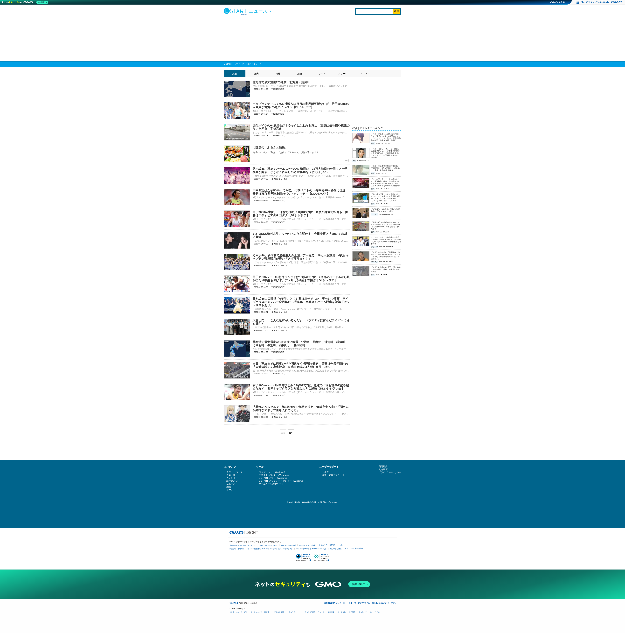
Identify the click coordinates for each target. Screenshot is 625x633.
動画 (228, 486)
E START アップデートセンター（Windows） (282, 481)
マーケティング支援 (307, 612)
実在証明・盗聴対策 (236, 549)
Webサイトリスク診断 (307, 545)
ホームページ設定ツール (271, 483)
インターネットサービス (238, 612)
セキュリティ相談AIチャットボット (332, 545)
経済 (299, 73)
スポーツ (342, 73)
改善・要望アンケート (333, 475)
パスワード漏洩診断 (288, 545)
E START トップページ (234, 64)
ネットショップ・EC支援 (260, 612)
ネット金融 (342, 612)
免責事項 (383, 469)
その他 (377, 612)
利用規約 (383, 466)
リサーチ (321, 612)
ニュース (257, 64)
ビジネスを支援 (278, 612)
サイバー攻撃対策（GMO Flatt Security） (311, 549)
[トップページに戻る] (236, 11)
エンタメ (321, 73)
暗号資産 (352, 612)
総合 (249, 64)
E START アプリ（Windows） (274, 478)
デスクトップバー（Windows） (275, 475)
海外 (278, 73)
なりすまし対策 (335, 549)
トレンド (364, 73)
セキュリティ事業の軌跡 (354, 548)
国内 (256, 73)
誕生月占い (232, 481)
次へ (291, 432)
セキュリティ (292, 612)
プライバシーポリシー (389, 472)
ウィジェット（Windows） (272, 472)
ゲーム (229, 489)
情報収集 (331, 612)
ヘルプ (325, 472)
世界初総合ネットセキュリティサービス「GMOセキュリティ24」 (253, 545)
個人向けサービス (365, 612)
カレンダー (232, 478)
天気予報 (231, 475)
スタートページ (234, 472)
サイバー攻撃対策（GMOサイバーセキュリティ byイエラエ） (270, 549)
